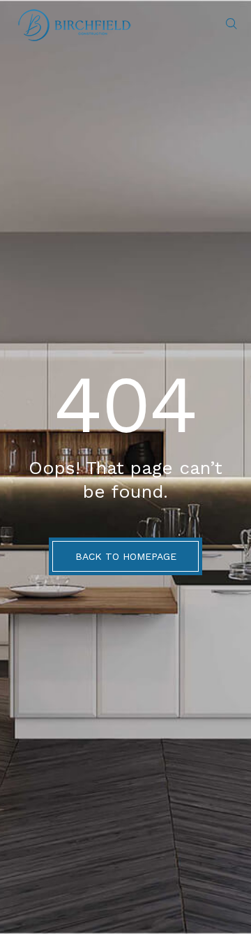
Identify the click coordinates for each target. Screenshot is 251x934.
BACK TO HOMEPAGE (125, 556)
